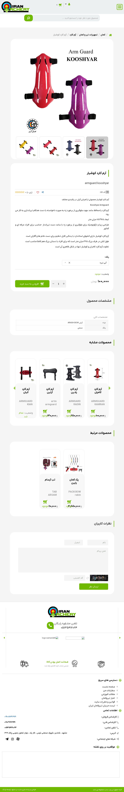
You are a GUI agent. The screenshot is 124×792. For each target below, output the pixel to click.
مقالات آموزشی (108, 694)
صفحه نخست (108, 686)
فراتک (4, 789)
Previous (120, 638)
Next (4, 638)
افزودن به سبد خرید (29, 283)
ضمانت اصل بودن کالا (57, 661)
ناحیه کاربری (67, 3)
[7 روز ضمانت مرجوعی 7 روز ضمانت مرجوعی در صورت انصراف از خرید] (100, 663)
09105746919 (10, 716)
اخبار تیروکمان (108, 698)
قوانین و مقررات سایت (104, 702)
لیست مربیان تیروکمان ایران (102, 705)
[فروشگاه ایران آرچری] (16, 6)
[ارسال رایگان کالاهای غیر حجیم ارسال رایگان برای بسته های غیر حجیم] (23, 663)
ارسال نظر (93, 586)
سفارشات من (109, 690)
